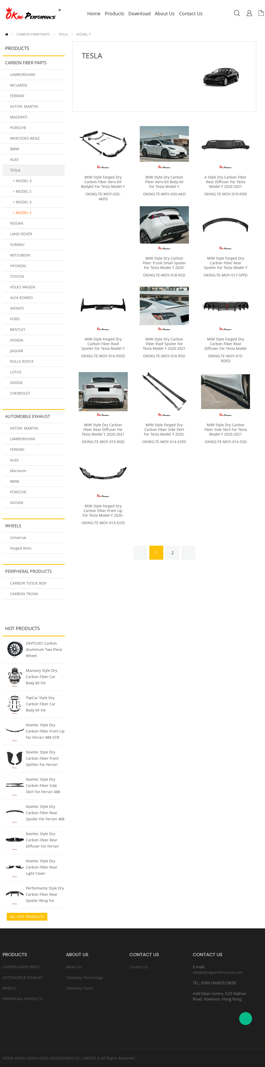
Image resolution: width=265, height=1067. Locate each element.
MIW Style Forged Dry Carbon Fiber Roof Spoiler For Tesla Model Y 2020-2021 (103, 346)
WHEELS (13, 526)
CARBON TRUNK (24, 593)
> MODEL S (22, 191)
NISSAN (16, 223)
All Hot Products (27, 916)
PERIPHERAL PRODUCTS (28, 571)
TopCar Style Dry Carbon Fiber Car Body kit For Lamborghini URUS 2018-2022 (42, 704)
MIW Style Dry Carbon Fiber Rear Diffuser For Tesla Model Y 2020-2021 (103, 430)
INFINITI (17, 308)
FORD (15, 318)
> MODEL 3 (22, 180)
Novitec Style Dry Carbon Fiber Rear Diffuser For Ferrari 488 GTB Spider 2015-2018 (44, 840)
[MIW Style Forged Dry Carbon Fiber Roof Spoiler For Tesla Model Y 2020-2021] (103, 305)
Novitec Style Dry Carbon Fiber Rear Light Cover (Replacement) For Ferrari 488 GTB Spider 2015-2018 (41, 867)
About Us (74, 966)
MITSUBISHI (20, 255)
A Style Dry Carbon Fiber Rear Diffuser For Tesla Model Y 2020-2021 (225, 182)
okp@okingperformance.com (217, 972)
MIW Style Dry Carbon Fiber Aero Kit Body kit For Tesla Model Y (164, 182)
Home (7, 34)
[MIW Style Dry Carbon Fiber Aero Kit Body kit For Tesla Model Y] (164, 143)
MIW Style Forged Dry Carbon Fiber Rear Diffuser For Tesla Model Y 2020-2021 (225, 346)
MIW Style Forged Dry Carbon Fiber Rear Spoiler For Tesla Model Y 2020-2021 (225, 265)
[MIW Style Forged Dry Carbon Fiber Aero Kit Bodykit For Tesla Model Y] (103, 143)
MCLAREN (18, 85)
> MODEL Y (22, 212)
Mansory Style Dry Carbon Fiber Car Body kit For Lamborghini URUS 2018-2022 (42, 677)
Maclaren (18, 470)
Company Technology (84, 977)
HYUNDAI (18, 265)
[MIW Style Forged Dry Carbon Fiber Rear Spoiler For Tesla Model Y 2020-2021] (225, 224)
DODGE (16, 382)
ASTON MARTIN (24, 106)
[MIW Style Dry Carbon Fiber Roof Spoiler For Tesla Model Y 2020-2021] (164, 305)
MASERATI (18, 117)
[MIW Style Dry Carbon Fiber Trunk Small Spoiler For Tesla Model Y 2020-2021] (164, 224)
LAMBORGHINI (22, 74)
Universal (18, 537)
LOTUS (15, 371)
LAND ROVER (21, 233)
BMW (14, 148)
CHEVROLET (20, 393)
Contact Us (138, 966)
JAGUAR (16, 350)
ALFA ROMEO (21, 297)
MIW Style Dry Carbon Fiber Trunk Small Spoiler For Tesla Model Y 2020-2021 (164, 265)
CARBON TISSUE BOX (28, 583)
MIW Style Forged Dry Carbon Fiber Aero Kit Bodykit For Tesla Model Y (103, 182)
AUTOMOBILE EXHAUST (27, 416)
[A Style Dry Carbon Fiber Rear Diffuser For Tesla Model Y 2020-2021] (225, 143)
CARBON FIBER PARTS (33, 34)
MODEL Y (83, 34)
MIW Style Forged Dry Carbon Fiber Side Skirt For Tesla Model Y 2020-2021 (164, 432)
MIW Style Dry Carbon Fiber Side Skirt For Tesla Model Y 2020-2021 (225, 430)
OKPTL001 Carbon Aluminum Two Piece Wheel (44, 649)
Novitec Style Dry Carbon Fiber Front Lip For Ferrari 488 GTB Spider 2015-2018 (45, 731)
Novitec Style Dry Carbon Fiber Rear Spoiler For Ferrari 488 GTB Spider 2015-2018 (45, 813)
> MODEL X (22, 202)
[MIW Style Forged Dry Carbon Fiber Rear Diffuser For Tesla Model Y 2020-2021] (225, 305)
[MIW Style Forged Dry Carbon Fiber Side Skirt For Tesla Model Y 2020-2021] (164, 391)
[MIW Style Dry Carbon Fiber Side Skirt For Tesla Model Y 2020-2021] (225, 391)
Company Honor (80, 988)
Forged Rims (21, 548)
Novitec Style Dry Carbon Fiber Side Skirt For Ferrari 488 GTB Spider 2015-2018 (45, 786)
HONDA (16, 340)
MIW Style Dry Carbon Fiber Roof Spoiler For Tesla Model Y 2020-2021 (164, 344)
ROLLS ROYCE (22, 361)
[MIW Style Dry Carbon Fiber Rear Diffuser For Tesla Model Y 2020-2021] (103, 391)
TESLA (63, 34)
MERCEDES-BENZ (25, 138)
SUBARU (17, 244)
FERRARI (17, 95)
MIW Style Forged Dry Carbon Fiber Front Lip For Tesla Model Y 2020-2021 (103, 513)
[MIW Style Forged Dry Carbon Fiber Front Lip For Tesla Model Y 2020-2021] (103, 472)
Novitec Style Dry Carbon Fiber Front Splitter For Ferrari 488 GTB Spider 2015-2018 (44, 759)
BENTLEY (17, 329)
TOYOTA (17, 276)
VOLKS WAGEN (22, 286)
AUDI (14, 159)
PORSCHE (18, 127)
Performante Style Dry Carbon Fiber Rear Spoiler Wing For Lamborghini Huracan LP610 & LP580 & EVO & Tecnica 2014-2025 (45, 895)
